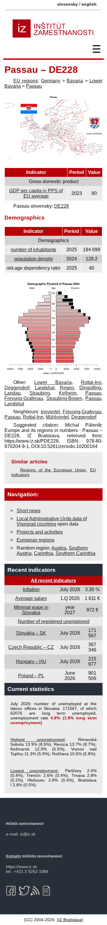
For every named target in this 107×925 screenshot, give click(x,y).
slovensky (67, 4)
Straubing (39, 393)
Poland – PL (31, 675)
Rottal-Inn (91, 382)
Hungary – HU (31, 661)
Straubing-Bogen (64, 398)
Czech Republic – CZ (31, 647)
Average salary (31, 598)
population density (33, 258)
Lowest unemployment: (34, 770)
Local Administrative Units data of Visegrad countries (52, 521)
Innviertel (50, 411)
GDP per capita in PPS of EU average (36, 193)
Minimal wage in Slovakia (31, 610)
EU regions (25, 80)
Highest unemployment (37, 739)
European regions (35, 539)
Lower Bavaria (53, 382)
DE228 (61, 206)
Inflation (31, 589)
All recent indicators (53, 580)
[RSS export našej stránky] (36, 890)
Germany (50, 80)
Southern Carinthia (75, 553)
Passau (34, 86)
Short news (28, 510)
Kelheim (67, 393)
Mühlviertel (57, 417)
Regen (67, 387)
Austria (58, 547)
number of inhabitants (33, 249)
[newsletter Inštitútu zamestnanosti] (48, 890)
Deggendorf (16, 387)
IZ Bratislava (70, 919)
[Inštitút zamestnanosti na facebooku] (12, 890)
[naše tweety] (24, 890)
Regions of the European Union (53, 470)
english (89, 4)
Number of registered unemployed (53, 621)
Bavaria (75, 80)
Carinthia (43, 553)
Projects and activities (40, 531)
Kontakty (13, 856)
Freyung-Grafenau (23, 398)
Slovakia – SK (31, 633)
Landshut (44, 387)
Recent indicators (31, 570)
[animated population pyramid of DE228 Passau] (53, 374)
